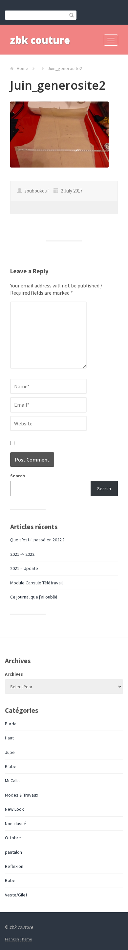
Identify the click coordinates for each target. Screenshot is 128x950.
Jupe (10, 752)
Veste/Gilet (16, 895)
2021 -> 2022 (22, 554)
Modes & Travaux (21, 795)
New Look (14, 809)
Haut (9, 738)
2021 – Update (24, 568)
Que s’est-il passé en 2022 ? (37, 540)
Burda (10, 724)
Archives (14, 674)
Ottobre (13, 838)
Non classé (15, 823)
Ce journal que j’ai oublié (33, 597)
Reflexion (14, 866)
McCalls (12, 780)
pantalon (13, 852)
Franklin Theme (18, 939)
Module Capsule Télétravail (36, 583)
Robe (10, 880)
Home (22, 68)
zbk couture (40, 40)
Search (17, 476)
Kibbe (10, 766)
